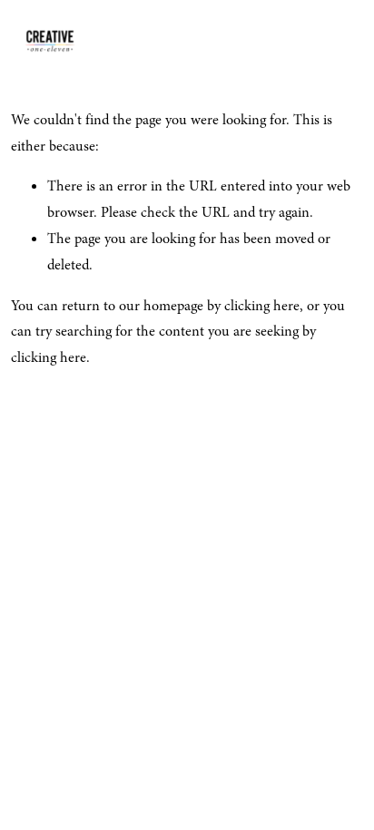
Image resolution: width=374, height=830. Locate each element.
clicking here (262, 306)
